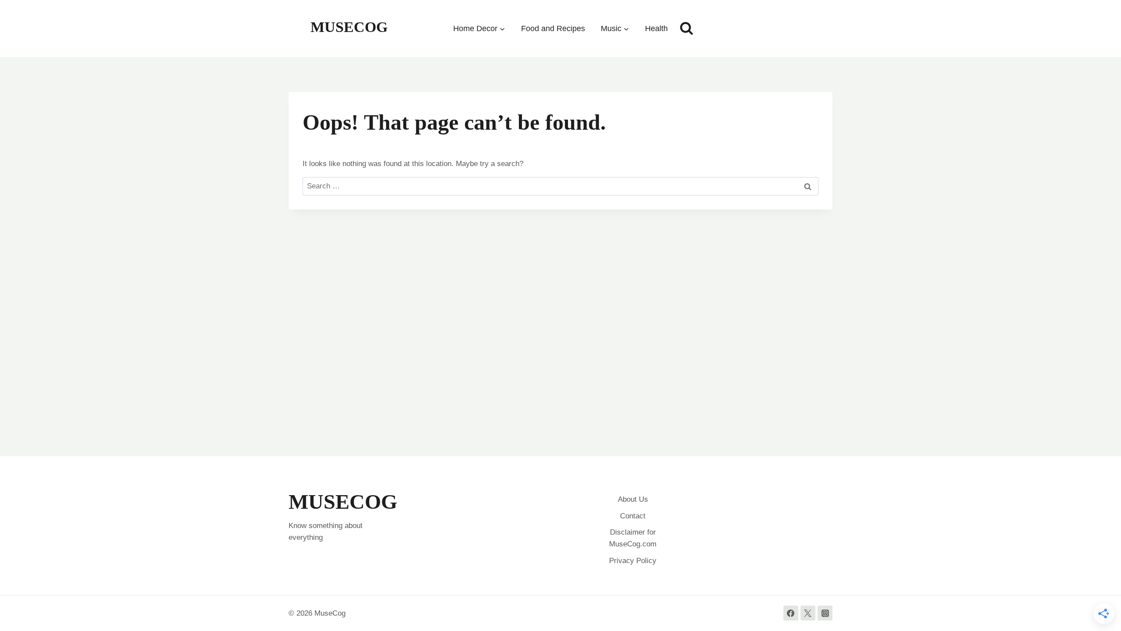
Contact (632, 516)
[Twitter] (807, 613)
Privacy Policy (632, 561)
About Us (633, 499)
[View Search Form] (687, 28)
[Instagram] (825, 613)
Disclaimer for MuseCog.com (632, 538)
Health (656, 28)
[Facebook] (790, 613)
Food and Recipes (553, 28)
